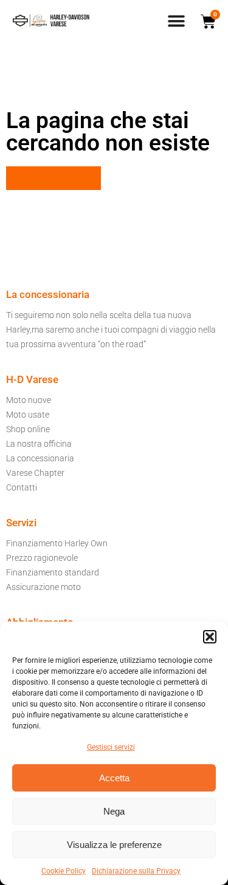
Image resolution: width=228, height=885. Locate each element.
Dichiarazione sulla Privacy (136, 871)
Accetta (114, 778)
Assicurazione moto (43, 587)
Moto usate (27, 414)
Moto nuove (28, 400)
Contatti (21, 487)
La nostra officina (39, 444)
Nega (114, 811)
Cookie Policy (63, 871)
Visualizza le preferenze (114, 844)
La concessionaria (40, 458)
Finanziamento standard (52, 572)
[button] (210, 637)
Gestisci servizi (111, 747)
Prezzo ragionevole (42, 558)
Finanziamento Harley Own (57, 543)
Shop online (28, 429)
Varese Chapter (35, 473)
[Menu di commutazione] (176, 21)
